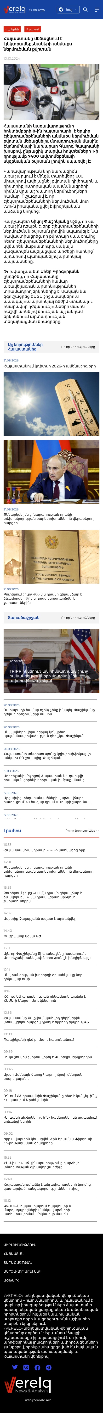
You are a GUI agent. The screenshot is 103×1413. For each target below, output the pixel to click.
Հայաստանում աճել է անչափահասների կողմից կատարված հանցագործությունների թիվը (47, 1187)
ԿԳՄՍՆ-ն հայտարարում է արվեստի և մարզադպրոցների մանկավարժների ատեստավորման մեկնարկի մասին (38, 1210)
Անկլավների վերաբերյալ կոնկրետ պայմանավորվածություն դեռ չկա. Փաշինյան (44, 734)
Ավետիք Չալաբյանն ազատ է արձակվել (39, 919)
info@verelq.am (38, 1400)
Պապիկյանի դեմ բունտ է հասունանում (39, 1040)
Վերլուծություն (20, 1245)
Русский (32, 29)
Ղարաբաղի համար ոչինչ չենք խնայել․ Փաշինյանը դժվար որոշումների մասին (49, 712)
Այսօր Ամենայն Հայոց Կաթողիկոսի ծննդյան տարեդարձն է (43, 1077)
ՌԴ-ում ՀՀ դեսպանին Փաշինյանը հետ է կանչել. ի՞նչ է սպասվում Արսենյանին (50, 1098)
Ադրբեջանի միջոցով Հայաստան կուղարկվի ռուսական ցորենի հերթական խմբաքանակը (44, 778)
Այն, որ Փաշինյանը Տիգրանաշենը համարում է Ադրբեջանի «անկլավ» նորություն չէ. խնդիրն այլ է (47, 956)
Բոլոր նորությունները (82, 830)
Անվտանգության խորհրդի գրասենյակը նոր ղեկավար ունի (43, 977)
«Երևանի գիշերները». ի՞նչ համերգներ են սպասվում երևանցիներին (50, 1120)
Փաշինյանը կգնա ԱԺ (22, 936)
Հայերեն (12, 29)
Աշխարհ (11, 1280)
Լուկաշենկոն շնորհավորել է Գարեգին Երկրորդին (48, 1057)
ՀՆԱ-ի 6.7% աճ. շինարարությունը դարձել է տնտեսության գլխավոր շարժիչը (41, 1165)
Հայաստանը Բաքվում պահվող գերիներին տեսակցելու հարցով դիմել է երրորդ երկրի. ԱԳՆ (46, 1020)
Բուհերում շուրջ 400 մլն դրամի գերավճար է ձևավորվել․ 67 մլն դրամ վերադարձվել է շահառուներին (43, 897)
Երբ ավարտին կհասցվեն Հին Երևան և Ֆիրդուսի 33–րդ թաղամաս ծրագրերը (48, 1141)
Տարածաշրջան (18, 1262)
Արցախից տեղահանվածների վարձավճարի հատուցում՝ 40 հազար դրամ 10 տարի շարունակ (47, 800)
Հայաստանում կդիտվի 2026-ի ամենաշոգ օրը (44, 850)
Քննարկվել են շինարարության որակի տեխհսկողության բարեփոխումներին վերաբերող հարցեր (48, 871)
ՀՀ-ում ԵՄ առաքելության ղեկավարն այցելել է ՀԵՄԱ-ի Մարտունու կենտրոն (45, 999)
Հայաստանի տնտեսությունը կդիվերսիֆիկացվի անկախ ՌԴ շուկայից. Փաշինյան (47, 756)
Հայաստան (13, 1254)
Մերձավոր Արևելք (22, 1271)
